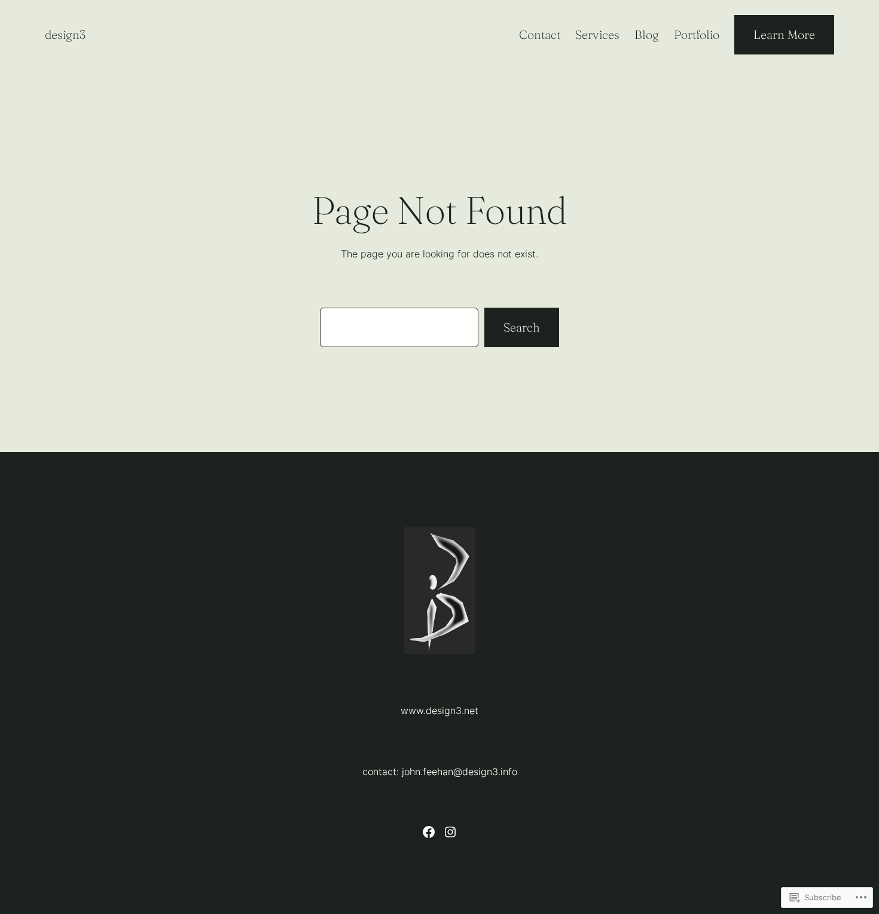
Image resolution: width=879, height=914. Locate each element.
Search (521, 327)
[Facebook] (429, 832)
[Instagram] (450, 832)
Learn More (784, 34)
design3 (65, 34)
